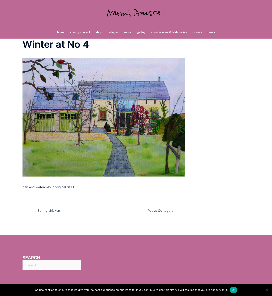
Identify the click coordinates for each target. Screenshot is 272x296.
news (127, 32)
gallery (141, 32)
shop (99, 32)
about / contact (80, 32)
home (60, 32)
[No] (267, 290)
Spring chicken (49, 211)
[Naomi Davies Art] (136, 15)
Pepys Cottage (159, 211)
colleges (113, 32)
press (211, 32)
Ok (233, 289)
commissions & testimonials (169, 32)
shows (197, 32)
